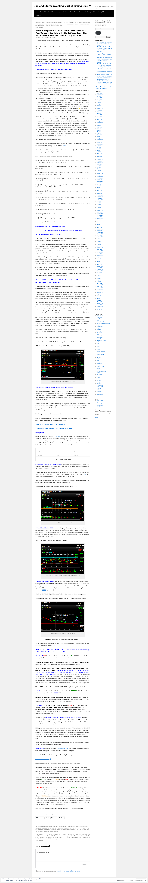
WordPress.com (100, 406)
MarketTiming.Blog (62, 749)
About (109, 12)
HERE (64, 146)
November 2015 (100, 215)
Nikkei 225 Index (100, 366)
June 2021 (99, 117)
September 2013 (100, 255)
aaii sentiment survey (65, 828)
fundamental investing (101, 340)
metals (98, 360)
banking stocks (100, 315)
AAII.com (57, 436)
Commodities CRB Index (102, 321)
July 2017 (99, 184)
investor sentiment (63, 826)
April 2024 (99, 102)
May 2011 (99, 298)
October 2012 (99, 272)
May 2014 (99, 243)
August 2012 (99, 275)
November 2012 (100, 270)
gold (51, 826)
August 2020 (99, 127)
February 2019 (100, 155)
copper (98, 325)
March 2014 (99, 246)
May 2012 (99, 280)
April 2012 (99, 281)
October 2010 (99, 309)
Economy (99, 329)
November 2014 (100, 233)
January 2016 (99, 212)
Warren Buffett (100, 394)
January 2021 (99, 121)
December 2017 (100, 176)
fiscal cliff (99, 338)
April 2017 (99, 189)
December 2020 (100, 122)
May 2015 (99, 224)
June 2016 (99, 204)
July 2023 (99, 107)
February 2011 (100, 303)
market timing (47, 829)
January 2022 (99, 114)
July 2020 (99, 128)
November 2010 (100, 308)
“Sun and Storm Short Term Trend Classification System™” (80, 12)
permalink (56, 831)
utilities (98, 389)
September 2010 (100, 311)
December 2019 (100, 139)
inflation (98, 349)
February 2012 (100, 284)
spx (75, 829)
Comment (84, 864)
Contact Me (38, 15)
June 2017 (99, 185)
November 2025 (100, 94)
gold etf (84, 828)
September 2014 (100, 236)
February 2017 (100, 192)
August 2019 (99, 145)
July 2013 (99, 258)
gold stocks (99, 345)
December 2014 (100, 232)
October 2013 (99, 253)
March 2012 (99, 283)
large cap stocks (71, 826)
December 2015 (100, 213)
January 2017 (99, 193)
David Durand (52, 37)
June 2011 (99, 297)
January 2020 (99, 138)
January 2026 (99, 93)
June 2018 (99, 167)
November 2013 (100, 252)
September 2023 (100, 105)
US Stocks (99, 388)
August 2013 (99, 257)
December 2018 (100, 158)
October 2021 (99, 116)
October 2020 (99, 124)
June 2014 (99, 241)
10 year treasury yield (55, 828)
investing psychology (101, 351)
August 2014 (99, 238)
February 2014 (100, 247)
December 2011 (100, 287)
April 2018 (99, 170)
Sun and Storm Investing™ (43, 759)
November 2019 (100, 141)
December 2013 (100, 250)
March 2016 (99, 209)
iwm (36, 829)
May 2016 (99, 206)
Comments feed (100, 405)
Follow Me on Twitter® (42, 424)
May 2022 (99, 113)
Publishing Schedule (102, 12)
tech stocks (99, 380)
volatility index (43, 831)
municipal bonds (100, 365)
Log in (98, 402)
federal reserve (76, 828)
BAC (71, 828)
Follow (98, 33)
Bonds (48, 826)
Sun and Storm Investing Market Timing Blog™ (62, 6)
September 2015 (100, 218)
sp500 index (71, 829)
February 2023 (100, 108)
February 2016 (100, 210)
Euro (98, 334)
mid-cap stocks (100, 362)
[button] (62, 365)
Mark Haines (99, 357)
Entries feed (99, 403)
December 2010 (100, 306)
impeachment (99, 348)
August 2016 (99, 201)
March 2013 (99, 264)
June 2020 (99, 130)
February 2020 (100, 136)
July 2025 (99, 96)
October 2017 (99, 179)
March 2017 (99, 190)
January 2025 (99, 97)
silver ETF (99, 377)
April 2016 (99, 207)
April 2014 (99, 244)
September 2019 (100, 144)
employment (99, 332)
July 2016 (99, 202)
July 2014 (99, 240)
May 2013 (99, 261)
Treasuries (41, 828)
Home (37, 12)
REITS (98, 372)
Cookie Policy (30, 880)
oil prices (98, 368)
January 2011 (99, 304)
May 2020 (99, 131)
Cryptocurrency (100, 326)
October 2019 (99, 142)
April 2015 (99, 226)
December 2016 (100, 195)
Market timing (100, 359)
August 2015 (99, 219)
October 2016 (99, 198)
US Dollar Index (100, 386)
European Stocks (100, 335)
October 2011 (99, 291)
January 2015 (99, 230)
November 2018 (100, 159)
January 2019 (99, 156)
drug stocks (99, 328)
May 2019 (99, 150)
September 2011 (100, 292)
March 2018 (99, 172)
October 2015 (99, 216)
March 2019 (99, 153)
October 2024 (99, 99)
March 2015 (99, 227)
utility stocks (99, 391)
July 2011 (99, 295)
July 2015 (99, 221)
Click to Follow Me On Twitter (104, 87)
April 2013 (99, 263)
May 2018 (99, 168)
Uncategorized (100, 385)
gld (81, 828)
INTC (88, 828)
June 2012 (99, 278)
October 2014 (99, 235)
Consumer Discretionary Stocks (103, 323)
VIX (38, 831)
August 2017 (99, 182)
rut (67, 829)
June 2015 (99, 223)
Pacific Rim (99, 369)
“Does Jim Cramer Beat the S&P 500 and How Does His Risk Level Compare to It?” (104, 43)
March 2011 (99, 301)
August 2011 (99, 294)
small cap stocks (100, 379)
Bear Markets (99, 317)
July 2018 (99, 165)
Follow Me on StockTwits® (57, 424)
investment (55, 826)
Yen (97, 396)
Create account (100, 400)
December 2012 (100, 269)
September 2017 (100, 181)
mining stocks (99, 363)
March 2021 (99, 119)
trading (98, 382)
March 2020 (99, 134)
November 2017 (100, 178)
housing (98, 346)
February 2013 (100, 266)
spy (77, 829)
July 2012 (99, 277)
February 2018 (100, 173)
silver (98, 376)
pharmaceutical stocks (101, 371)
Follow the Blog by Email (102, 21)
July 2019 (99, 147)
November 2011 (100, 289)
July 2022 (99, 111)
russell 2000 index (61, 829)
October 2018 (99, 161)
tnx (80, 829)
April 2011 (99, 300)
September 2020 (100, 125)
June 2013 (99, 260)
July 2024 (99, 100)
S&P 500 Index (79, 826)
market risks (40, 829)
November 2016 (100, 196)
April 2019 (99, 151)
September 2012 (100, 274)
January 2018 (99, 175)
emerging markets (100, 331)
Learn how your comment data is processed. (68, 871)
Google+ (97, 417)
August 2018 (99, 164)
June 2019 (99, 148)
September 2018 (100, 162)
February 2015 (100, 229)
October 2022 (99, 110)
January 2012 (99, 286)
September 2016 (100, 199)
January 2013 (99, 267)
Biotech (98, 318)
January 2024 (99, 104)
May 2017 (99, 187)
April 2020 (99, 133)
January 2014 (99, 249)
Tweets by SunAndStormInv (101, 88)
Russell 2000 (54, 829)
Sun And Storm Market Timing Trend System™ (52, 12)
